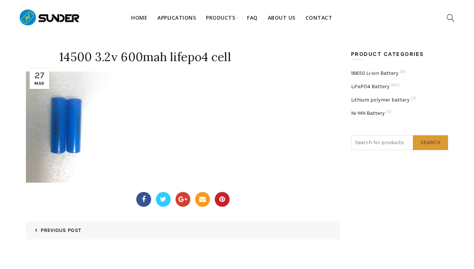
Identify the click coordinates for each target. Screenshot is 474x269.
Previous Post (61, 230)
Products (220, 17)
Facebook (143, 199)
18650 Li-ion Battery (374, 73)
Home (139, 17)
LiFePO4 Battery (370, 86)
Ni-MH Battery (368, 113)
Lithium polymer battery (380, 100)
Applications (176, 17)
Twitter (163, 199)
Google (183, 199)
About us (282, 17)
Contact (319, 17)
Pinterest (222, 199)
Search (430, 142)
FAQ (252, 17)
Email (202, 199)
